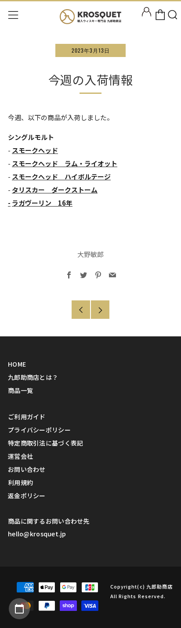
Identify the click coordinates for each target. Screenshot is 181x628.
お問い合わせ (27, 469)
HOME (17, 364)
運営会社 (20, 456)
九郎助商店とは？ (33, 377)
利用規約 (20, 482)
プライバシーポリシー (39, 429)
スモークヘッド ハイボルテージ (61, 176)
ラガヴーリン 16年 (42, 202)
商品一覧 (20, 390)
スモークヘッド (35, 150)
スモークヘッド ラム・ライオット (64, 163)
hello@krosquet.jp (37, 533)
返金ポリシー (27, 495)
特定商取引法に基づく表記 (45, 443)
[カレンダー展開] (19, 608)
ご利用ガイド (27, 416)
